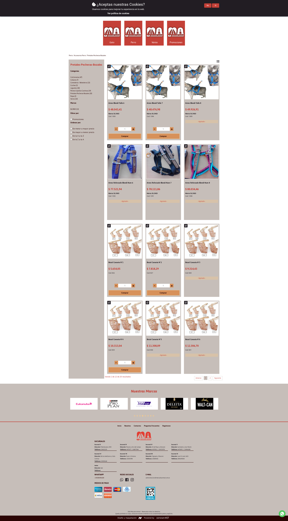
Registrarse (166, 426)
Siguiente (217, 378)
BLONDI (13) (74, 109)
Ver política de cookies (118, 13)
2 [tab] (137, 416)
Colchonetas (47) (76, 77)
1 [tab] (134, 416)
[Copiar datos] (109, 66)
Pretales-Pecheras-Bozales (96, 55)
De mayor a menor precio (83, 132)
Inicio (119, 426)
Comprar (124, 136)
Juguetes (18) (75, 88)
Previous (70, 404)
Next (218, 404)
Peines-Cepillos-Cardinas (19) (80, 91)
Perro (71, 55)
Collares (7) (74, 80)
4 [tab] (142, 416)
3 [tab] (140, 416)
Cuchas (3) (74, 85)
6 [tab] (148, 416)
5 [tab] (145, 416)
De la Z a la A (78, 139)
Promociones (78, 119)
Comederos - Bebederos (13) (80, 83)
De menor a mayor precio (83, 129)
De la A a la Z (78, 136)
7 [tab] (151, 416)
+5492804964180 (99, 478)
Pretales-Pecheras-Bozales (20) (81, 93)
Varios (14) (74, 99)
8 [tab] (153, 416)
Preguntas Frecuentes (151, 426)
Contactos (137, 426)
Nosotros (127, 426)
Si (215, 5)
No (208, 5)
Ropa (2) (73, 96)
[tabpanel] (84, 404)
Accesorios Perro (80, 55)
